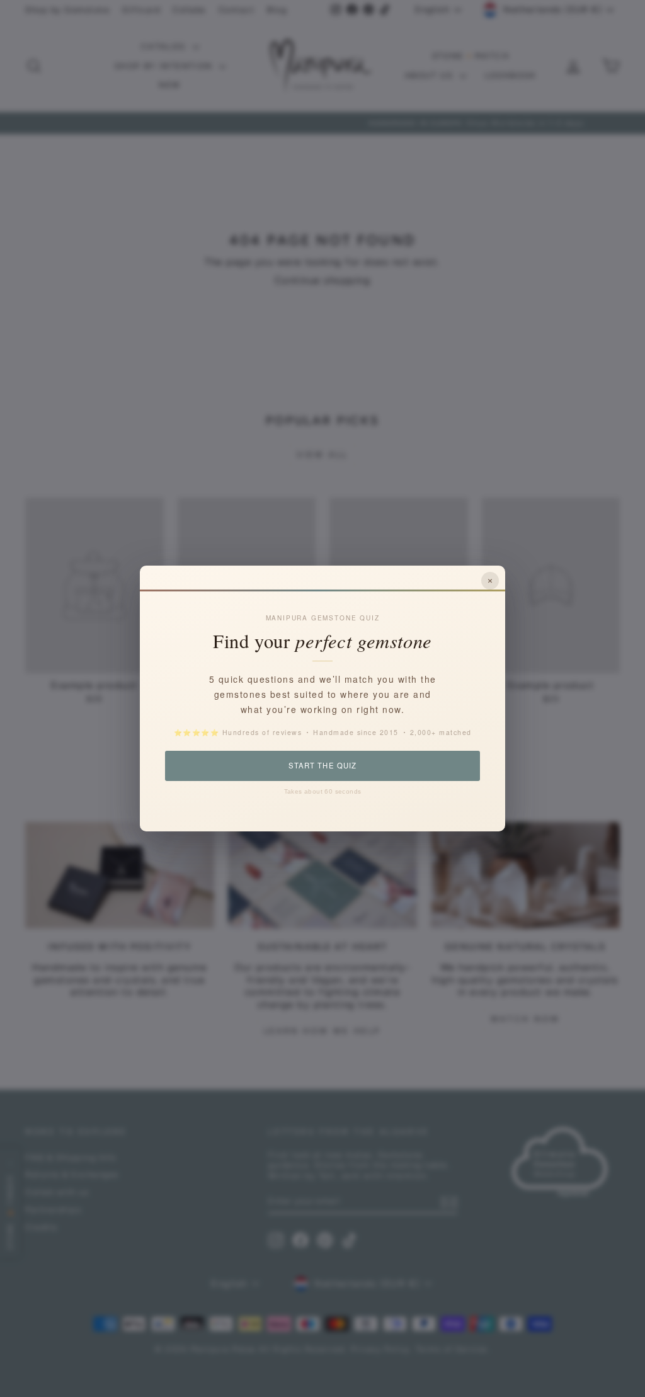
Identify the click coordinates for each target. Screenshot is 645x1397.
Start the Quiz (322, 765)
